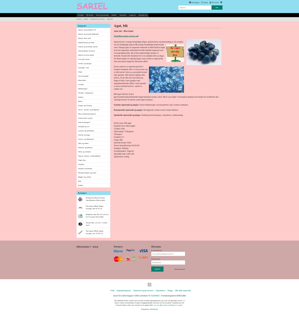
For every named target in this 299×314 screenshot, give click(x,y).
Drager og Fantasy (85, 105)
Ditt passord (155, 259)
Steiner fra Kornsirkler (86, 55)
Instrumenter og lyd (85, 118)
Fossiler (81, 84)
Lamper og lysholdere (86, 131)
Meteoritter (82, 80)
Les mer (157, 305)
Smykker (81, 164)
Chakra (80, 97)
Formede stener (84, 59)
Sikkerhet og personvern (143, 291)
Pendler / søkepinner (85, 93)
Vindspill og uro (83, 126)
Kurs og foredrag (102, 15)
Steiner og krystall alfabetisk (88, 34)
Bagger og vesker (84, 177)
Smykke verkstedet (85, 168)
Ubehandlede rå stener (86, 51)
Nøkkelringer (82, 89)
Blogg (170, 291)
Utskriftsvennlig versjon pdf (126, 36)
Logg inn (132, 15)
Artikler (114, 15)
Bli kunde (89, 15)
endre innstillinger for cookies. (173, 305)
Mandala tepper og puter (87, 173)
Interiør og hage (84, 135)
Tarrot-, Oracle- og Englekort (88, 110)
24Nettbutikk (154, 309)
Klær (79, 181)
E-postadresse (156, 250)
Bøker (80, 101)
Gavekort (123, 15)
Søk (216, 7)
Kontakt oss (143, 15)
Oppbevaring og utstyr (86, 42)
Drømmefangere (84, 122)
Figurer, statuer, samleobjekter (89, 156)
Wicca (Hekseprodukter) (87, 114)
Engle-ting (81, 160)
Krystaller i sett (83, 68)
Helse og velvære (84, 152)
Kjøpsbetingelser (124, 291)
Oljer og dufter (83, 143)
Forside (81, 15)
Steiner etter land (84, 38)
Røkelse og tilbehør (85, 147)
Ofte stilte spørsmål (183, 291)
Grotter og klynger (84, 63)
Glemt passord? (179, 269)
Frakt (112, 291)
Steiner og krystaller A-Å (87, 30)
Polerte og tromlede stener (88, 47)
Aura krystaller (83, 76)
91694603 (155, 296)
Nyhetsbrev (160, 291)
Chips (80, 72)
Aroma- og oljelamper (86, 139)
